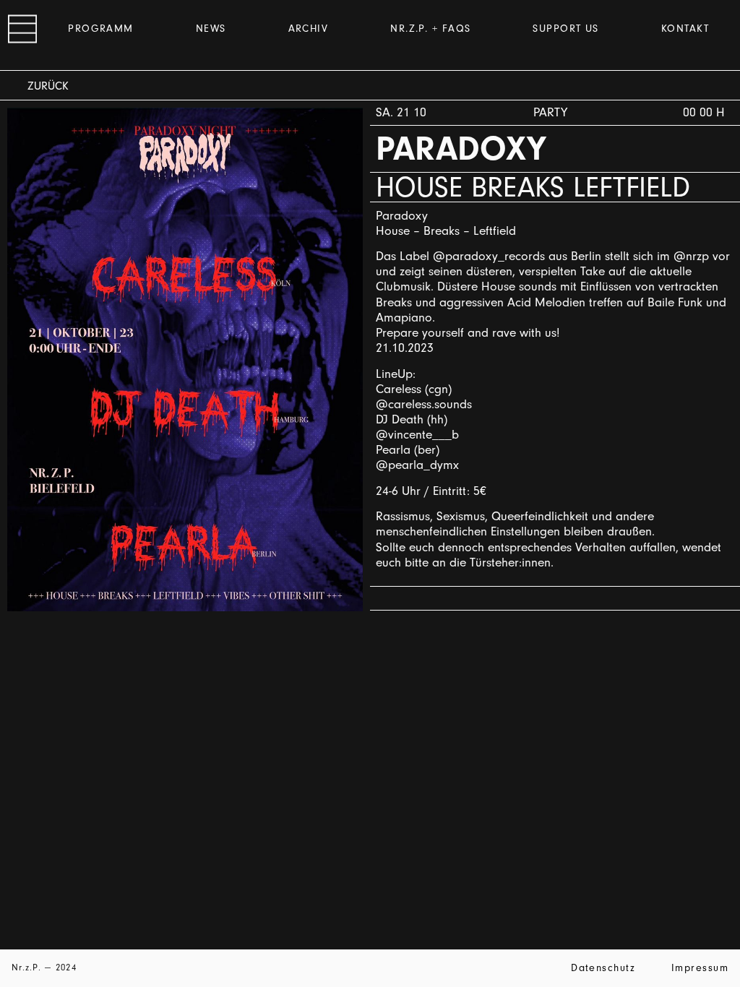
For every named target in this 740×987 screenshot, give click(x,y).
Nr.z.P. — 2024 (44, 967)
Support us (565, 28)
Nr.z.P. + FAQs (430, 28)
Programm (101, 28)
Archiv (308, 28)
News (211, 28)
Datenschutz (603, 968)
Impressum (699, 968)
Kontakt (685, 28)
